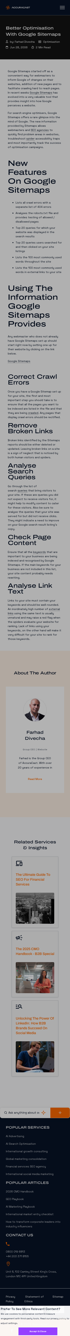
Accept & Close (38, 1331)
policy (62, 1318)
